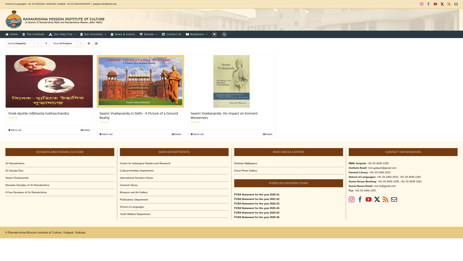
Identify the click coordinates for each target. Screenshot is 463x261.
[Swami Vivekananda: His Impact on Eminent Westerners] (231, 81)
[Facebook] (360, 199)
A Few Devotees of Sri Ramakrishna (26, 192)
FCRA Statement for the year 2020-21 (256, 194)
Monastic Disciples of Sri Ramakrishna (27, 185)
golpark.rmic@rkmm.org (104, 4)
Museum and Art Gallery (134, 192)
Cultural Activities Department (137, 170)
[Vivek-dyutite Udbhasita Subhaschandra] (49, 81)
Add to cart (16, 130)
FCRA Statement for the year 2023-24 (256, 208)
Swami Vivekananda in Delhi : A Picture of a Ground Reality (138, 115)
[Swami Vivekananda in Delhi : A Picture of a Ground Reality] (140, 81)
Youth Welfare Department (135, 214)
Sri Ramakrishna (14, 163)
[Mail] (394, 199)
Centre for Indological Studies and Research (145, 163)
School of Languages (132, 206)
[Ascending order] (46, 43)
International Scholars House (136, 177)
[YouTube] (368, 199)
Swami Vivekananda (17, 177)
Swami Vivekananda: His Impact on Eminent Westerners (224, 115)
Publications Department (134, 199)
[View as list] (96, 43)
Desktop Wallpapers (245, 163)
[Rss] (385, 199)
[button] (224, 34)
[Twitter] (377, 199)
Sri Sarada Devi (14, 170)
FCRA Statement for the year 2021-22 (256, 199)
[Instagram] (351, 199)
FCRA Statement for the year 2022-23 (256, 203)
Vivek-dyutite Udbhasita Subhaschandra (38, 113)
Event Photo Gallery (245, 170)
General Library (129, 185)
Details (86, 130)
